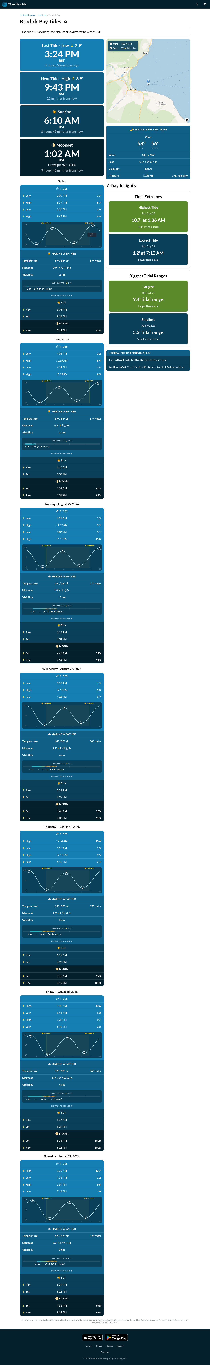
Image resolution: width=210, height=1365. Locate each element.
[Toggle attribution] (187, 119)
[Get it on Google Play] (116, 1337)
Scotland (42, 15)
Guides (89, 1345)
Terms (110, 1345)
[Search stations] (196, 4)
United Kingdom (28, 15)
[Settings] (205, 4)
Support (120, 1345)
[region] (148, 81)
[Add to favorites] (65, 21)
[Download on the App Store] (92, 1337)
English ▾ (105, 1352)
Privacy (99, 1345)
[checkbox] (123, 44)
